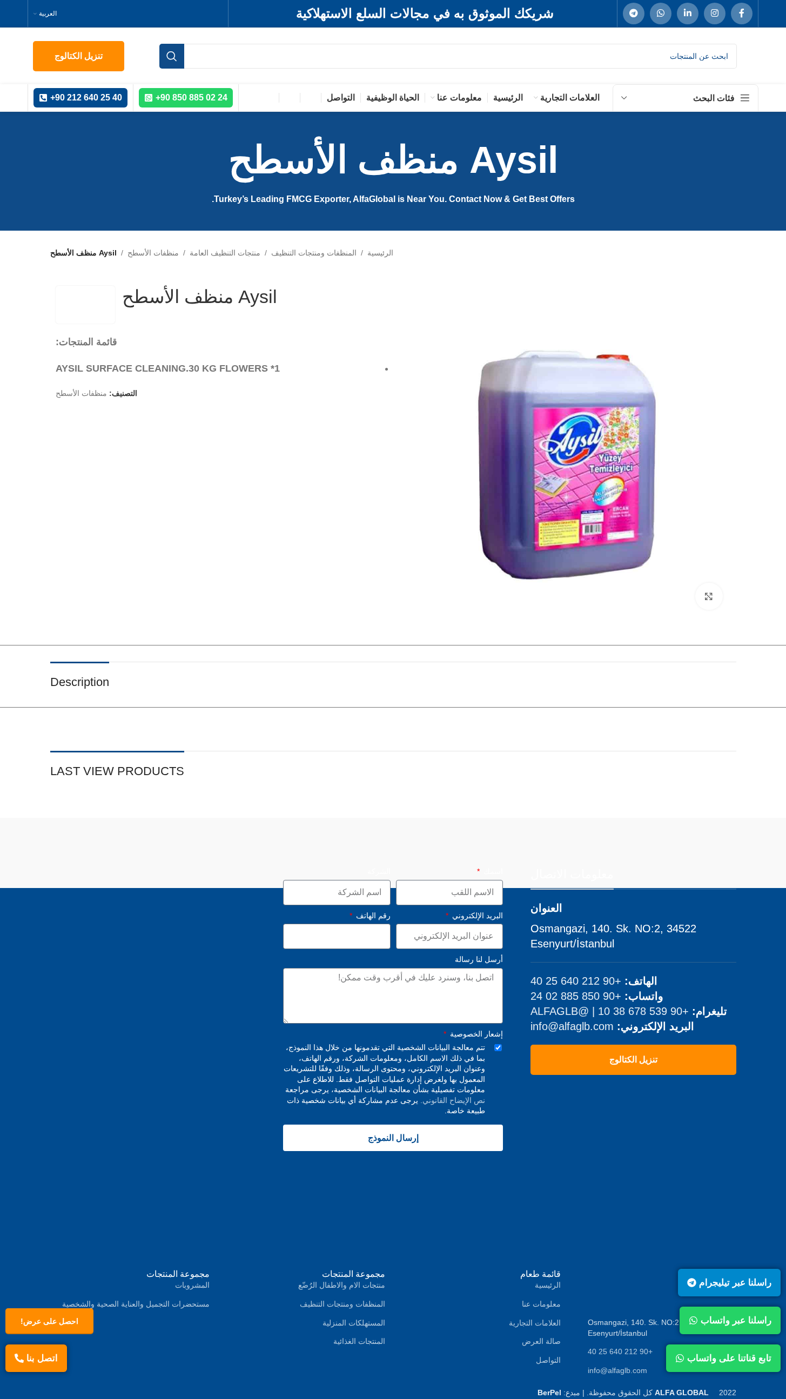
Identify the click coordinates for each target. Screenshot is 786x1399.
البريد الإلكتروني (476, 915)
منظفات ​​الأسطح (153, 252)
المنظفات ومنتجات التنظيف (314, 252)
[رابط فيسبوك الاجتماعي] (742, 13)
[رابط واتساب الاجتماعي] (660, 13)
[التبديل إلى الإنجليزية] (310, 97)
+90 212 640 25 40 (575, 981)
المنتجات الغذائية (359, 1341)
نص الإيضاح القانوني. (451, 1100)
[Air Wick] (436, 850)
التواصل (548, 1360)
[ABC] (607, 850)
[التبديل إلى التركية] (289, 97)
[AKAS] (264, 850)
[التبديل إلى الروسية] (268, 97)
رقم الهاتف (372, 915)
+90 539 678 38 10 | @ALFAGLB (609, 1011)
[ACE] (522, 850)
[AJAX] (350, 850)
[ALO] (178, 850)
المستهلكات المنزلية (354, 1323)
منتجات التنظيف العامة (225, 252)
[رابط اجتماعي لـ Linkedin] (687, 13)
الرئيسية (380, 252)
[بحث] (171, 56)
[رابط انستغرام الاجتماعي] (714, 13)
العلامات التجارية (535, 1323)
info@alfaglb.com (572, 1026)
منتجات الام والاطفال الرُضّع (341, 1285)
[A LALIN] (693, 850)
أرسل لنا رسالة (479, 959)
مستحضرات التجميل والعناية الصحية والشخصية (136, 1304)
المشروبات (192, 1285)
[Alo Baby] (93, 850)
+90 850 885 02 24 (575, 996)
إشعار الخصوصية (475, 1034)
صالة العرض (541, 1341)
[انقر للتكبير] (708, 596)
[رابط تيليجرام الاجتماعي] (633, 13)
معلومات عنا (541, 1304)
